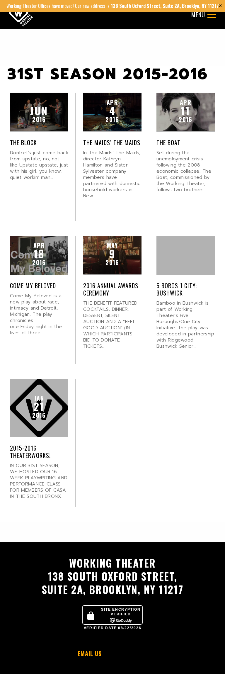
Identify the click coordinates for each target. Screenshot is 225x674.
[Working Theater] (21, 14)
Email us (90, 653)
